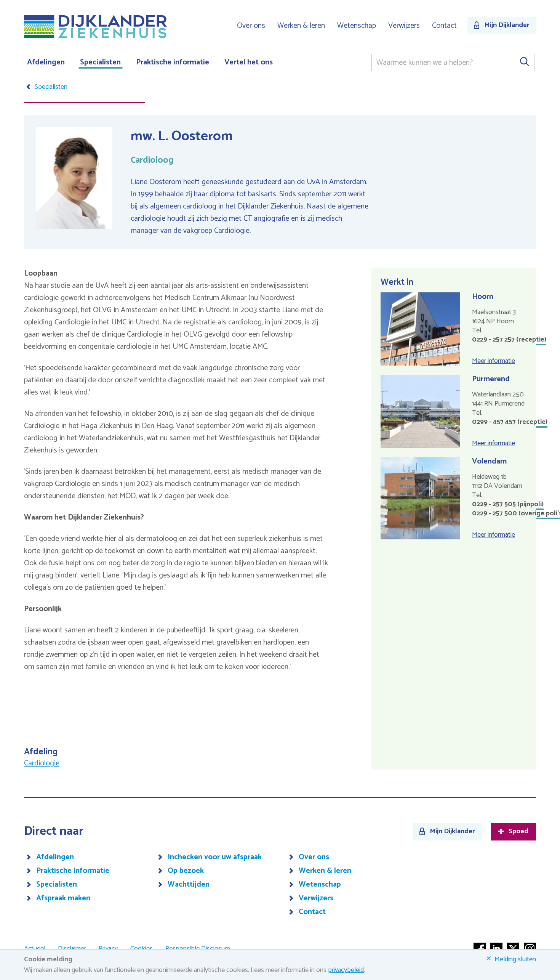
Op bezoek (186, 871)
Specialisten (100, 62)
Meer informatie (493, 361)
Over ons (251, 25)
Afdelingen (46, 62)
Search (524, 62)
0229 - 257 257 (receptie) (509, 339)
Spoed (518, 831)
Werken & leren (301, 25)
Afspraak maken (63, 898)
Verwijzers (404, 25)
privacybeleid (346, 970)
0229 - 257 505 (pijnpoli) (508, 504)
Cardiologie (41, 763)
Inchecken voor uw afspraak (215, 857)
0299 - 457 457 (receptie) (509, 422)
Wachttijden (189, 885)
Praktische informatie (172, 62)
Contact (444, 25)
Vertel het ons (248, 62)
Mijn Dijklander (507, 25)
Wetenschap (356, 25)
